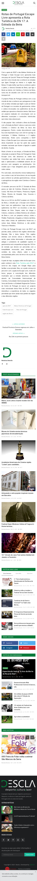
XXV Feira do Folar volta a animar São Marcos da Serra (17, 757)
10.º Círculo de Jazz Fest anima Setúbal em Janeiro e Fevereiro (18, 556)
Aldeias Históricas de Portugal (22, 306)
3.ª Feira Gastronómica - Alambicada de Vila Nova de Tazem (23, 581)
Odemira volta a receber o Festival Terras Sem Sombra (23, 591)
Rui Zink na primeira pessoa (18, 337)
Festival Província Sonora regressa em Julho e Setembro (18, 328)
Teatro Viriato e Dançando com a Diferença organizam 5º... (24, 826)
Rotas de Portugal (22, 310)
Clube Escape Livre (8, 310)
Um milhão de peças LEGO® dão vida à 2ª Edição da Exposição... (23, 696)
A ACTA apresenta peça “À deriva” (24, 816)
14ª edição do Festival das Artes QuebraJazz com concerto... (23, 707)
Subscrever (30, 855)
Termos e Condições (24, 869)
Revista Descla (10, 28)
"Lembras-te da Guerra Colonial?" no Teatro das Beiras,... (22, 603)
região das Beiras (8, 313)
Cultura (4, 10)
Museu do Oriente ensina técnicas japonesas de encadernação (14, 433)
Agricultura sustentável (22, 717)
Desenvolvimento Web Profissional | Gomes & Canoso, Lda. (24, 685)
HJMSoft (32, 865)
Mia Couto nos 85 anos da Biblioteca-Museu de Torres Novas (24, 808)
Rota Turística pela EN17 (25, 263)
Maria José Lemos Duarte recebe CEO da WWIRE (17, 402)
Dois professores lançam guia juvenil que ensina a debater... (24, 624)
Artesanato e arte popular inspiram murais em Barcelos (17, 494)
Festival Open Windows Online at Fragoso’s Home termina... (18, 525)
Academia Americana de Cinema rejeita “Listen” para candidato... (16, 463)
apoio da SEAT (7, 306)
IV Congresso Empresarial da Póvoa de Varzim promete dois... (24, 614)
